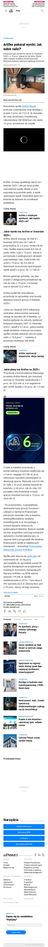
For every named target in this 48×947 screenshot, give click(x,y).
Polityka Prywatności (32, 863)
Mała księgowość (30, 887)
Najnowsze (28, 619)
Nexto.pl (27, 885)
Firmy (18, 10)
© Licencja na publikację (13, 602)
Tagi (36, 619)
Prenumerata (8, 885)
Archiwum (7, 887)
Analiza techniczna (24, 826)
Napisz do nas (8, 868)
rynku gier (32, 556)
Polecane (17, 619)
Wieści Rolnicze (30, 892)
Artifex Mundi (29, 106)
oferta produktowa (10, 902)
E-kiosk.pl (27, 880)
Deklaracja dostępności (33, 872)
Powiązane (7, 619)
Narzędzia (10, 820)
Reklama (6, 880)
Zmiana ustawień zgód (33, 865)
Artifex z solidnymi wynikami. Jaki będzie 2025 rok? (29, 218)
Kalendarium (28, 899)
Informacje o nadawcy (32, 870)
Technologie (8, 38)
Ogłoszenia (7, 882)
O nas (5, 863)
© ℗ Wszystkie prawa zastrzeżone (17, 605)
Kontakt (6, 865)
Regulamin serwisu (31, 868)
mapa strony (8, 899)
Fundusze (24, 838)
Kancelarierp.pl (29, 890)
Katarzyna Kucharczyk (12, 100)
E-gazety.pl (28, 882)
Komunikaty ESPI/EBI (24, 844)
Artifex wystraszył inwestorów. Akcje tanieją (31, 355)
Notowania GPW (24, 832)
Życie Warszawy (30, 895)
